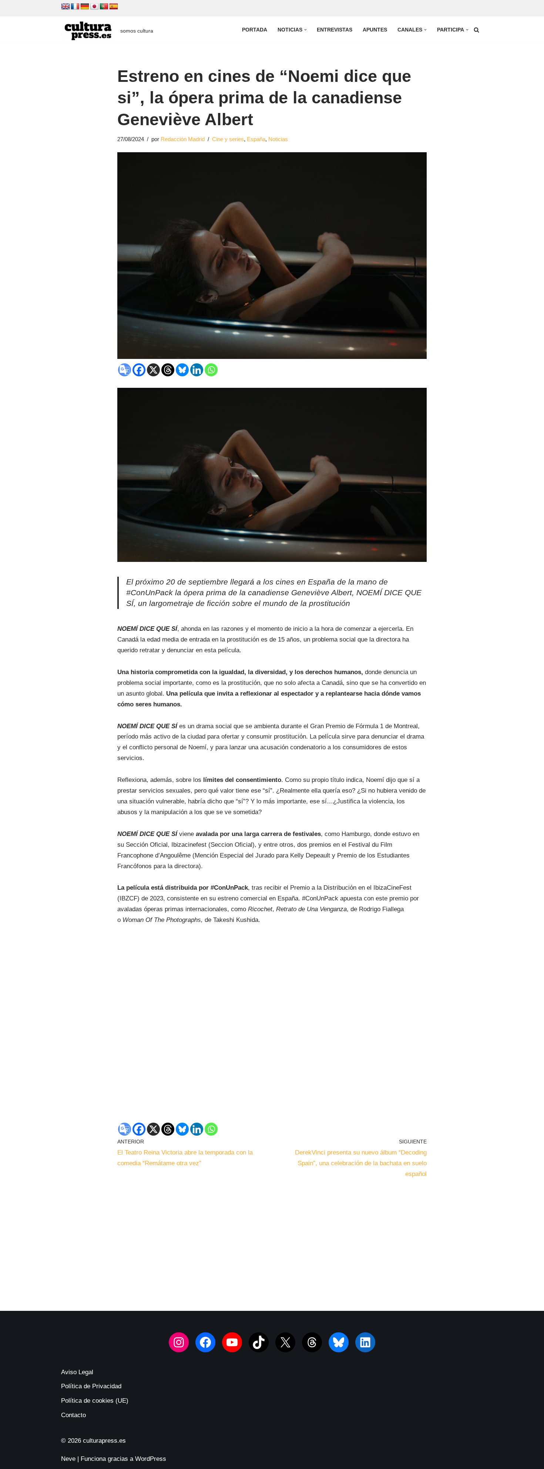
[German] (84, 6)
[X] (153, 369)
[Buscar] (476, 30)
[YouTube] (232, 1342)
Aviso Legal (77, 1372)
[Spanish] (113, 6)
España (256, 139)
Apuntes (375, 30)
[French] (75, 6)
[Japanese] (94, 6)
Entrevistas (334, 30)
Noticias (278, 139)
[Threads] (167, 369)
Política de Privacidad (91, 1386)
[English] (65, 6)
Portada (254, 30)
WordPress (150, 1458)
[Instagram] (179, 1342)
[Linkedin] (196, 369)
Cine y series (228, 139)
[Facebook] (138, 369)
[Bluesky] (182, 369)
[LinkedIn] (365, 1342)
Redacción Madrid (183, 139)
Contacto (73, 1415)
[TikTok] (259, 1342)
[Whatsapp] (211, 369)
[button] (305, 30)
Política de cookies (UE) (94, 1400)
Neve (68, 1458)
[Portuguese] (104, 6)
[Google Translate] (124, 369)
